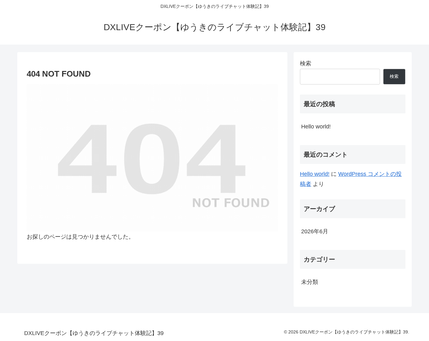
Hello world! (316, 126)
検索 (305, 63)
